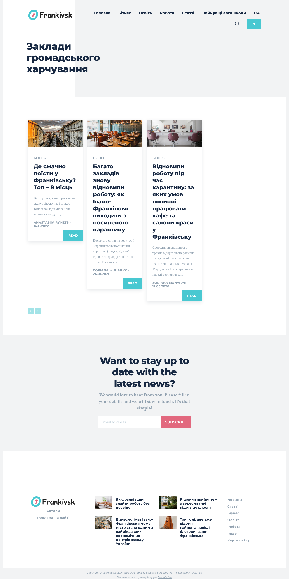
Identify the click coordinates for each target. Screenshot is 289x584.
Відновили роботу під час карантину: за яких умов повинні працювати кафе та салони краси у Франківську (173, 201)
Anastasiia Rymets (51, 222)
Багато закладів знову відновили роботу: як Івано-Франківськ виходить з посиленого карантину (111, 198)
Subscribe (176, 422)
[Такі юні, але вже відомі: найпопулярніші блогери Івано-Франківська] (168, 522)
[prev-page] (31, 311)
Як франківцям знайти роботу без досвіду (133, 503)
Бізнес (40, 157)
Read (73, 235)
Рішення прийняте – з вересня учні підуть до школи (198, 503)
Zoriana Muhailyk (110, 270)
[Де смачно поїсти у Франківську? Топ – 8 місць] (55, 133)
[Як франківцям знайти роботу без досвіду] (103, 502)
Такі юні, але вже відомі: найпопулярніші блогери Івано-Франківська (196, 527)
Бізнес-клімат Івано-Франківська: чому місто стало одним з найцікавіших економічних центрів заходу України (134, 531)
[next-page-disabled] (38, 311)
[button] (237, 23)
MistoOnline (165, 577)
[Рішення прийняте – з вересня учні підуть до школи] (168, 502)
